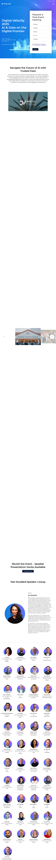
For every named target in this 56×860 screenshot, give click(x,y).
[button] (4, 337)
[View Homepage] (6, 4)
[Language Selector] (53, 1)
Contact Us (49, 1)
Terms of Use (38, 45)
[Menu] (53, 3)
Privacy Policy (44, 45)
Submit (35, 49)
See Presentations (28, 571)
